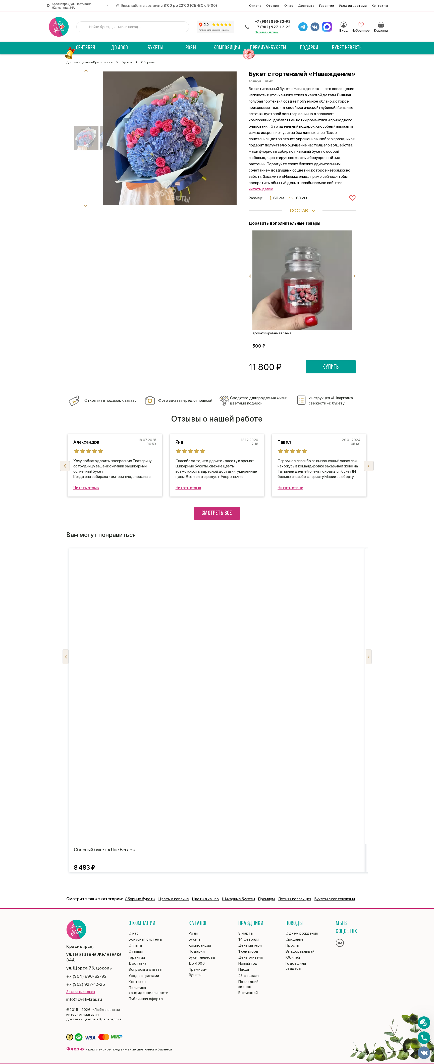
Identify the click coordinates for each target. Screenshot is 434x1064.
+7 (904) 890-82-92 (273, 21)
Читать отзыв (86, 487)
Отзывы (272, 6)
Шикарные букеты (238, 898)
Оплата (255, 6)
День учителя (250, 957)
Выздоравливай (300, 951)
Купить (330, 367)
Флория (75, 1048)
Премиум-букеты (268, 48)
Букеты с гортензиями (334, 898)
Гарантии (326, 6)
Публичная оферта (146, 999)
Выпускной (248, 993)
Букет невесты (347, 48)
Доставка (306, 6)
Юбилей (293, 957)
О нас (288, 6)
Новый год (248, 963)
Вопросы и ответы (145, 969)
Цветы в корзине (173, 898)
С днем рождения (302, 933)
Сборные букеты (140, 898)
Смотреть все (217, 513)
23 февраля (248, 975)
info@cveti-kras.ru (84, 999)
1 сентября (84, 48)
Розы (191, 48)
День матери (250, 945)
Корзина (381, 24)
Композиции (227, 48)
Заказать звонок (267, 32)
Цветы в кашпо (205, 898)
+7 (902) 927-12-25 (273, 27)
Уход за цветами (353, 6)
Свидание (295, 939)
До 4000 (119, 48)
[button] (369, 466)
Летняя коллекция (294, 898)
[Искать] (84, 27)
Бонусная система (145, 939)
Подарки (309, 48)
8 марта (245, 933)
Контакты (380, 6)
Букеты (155, 48)
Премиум (266, 898)
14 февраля (248, 939)
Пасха (243, 969)
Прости (292, 945)
